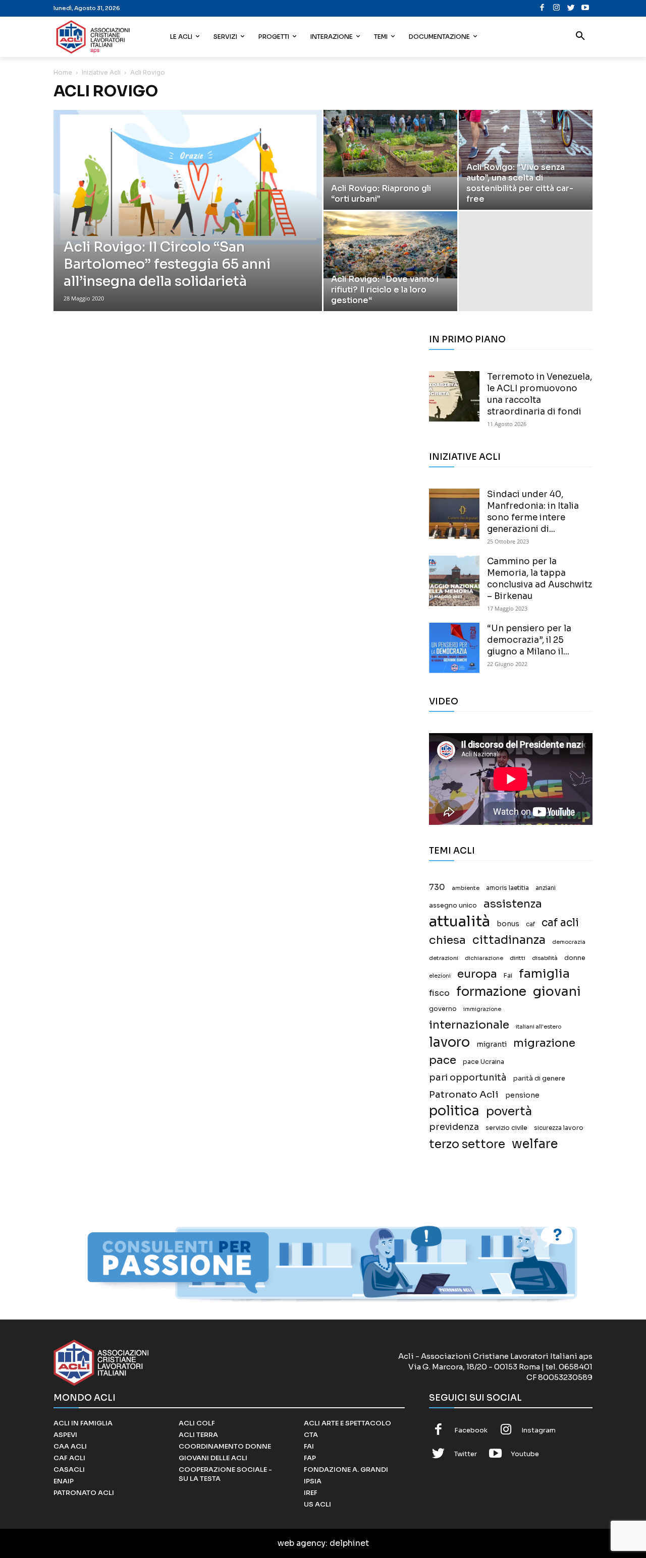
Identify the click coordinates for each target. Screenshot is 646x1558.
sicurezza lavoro (558, 1127)
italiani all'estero (538, 1027)
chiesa (447, 940)
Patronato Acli (464, 1094)
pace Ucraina (483, 1062)
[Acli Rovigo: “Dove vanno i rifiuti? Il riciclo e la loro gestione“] (390, 244)
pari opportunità (468, 1077)
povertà (509, 1111)
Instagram (538, 1430)
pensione (522, 1095)
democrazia (568, 942)
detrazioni (443, 958)
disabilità (545, 958)
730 (437, 887)
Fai (508, 976)
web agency (302, 1543)
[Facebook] (542, 8)
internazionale (469, 1025)
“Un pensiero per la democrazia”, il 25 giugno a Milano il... (529, 640)
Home (62, 72)
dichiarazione (484, 958)
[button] (580, 37)
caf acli (560, 923)
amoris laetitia (507, 887)
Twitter (465, 1454)
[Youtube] (585, 8)
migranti (491, 1044)
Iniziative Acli (101, 72)
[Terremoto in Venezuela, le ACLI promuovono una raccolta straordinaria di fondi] (454, 396)
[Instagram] (556, 8)
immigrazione (482, 1009)
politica (454, 1111)
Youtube (525, 1454)
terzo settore (467, 1144)
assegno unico (453, 906)
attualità (459, 921)
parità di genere (539, 1078)
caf (530, 924)
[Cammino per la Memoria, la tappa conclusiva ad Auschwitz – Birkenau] (454, 581)
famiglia (544, 974)
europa (477, 974)
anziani (545, 887)
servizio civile (506, 1128)
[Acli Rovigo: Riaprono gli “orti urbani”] (390, 143)
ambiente (465, 887)
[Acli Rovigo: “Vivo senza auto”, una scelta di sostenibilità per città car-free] (526, 143)
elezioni (440, 976)
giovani (557, 991)
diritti (517, 958)
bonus (508, 924)
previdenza (454, 1127)
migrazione (544, 1043)
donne (574, 958)
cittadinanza (509, 940)
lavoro (449, 1042)
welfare (535, 1143)
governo (443, 1009)
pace (442, 1060)
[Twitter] (571, 8)
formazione (491, 991)
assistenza (512, 903)
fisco (439, 993)
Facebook (471, 1430)
